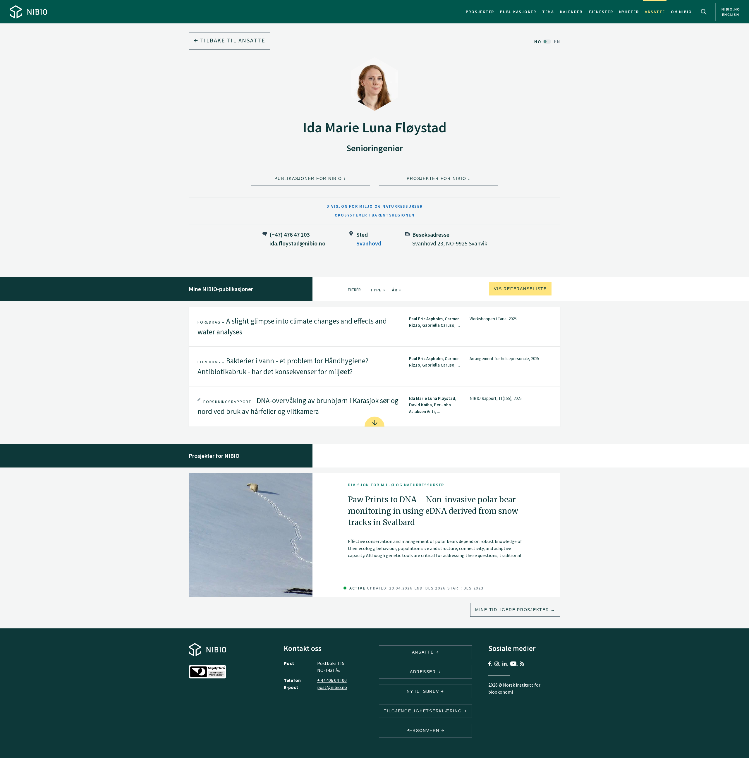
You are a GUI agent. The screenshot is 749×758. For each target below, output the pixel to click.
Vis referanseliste (520, 288)
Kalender (571, 11)
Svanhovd (368, 243)
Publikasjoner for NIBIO (308, 178)
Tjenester (600, 11)
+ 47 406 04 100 (332, 680)
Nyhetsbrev (424, 691)
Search (704, 12)
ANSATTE (424, 652)
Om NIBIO (681, 11)
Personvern (423, 730)
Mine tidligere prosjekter (512, 609)
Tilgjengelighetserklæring (424, 711)
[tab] (374, 326)
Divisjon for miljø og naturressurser (375, 206)
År (395, 290)
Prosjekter (480, 11)
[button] (374, 326)
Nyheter (629, 11)
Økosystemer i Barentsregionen (375, 215)
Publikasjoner (518, 11)
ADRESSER (424, 671)
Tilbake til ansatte (231, 40)
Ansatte (655, 11)
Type (376, 290)
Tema (548, 11)
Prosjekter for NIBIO (436, 178)
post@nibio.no (332, 687)
